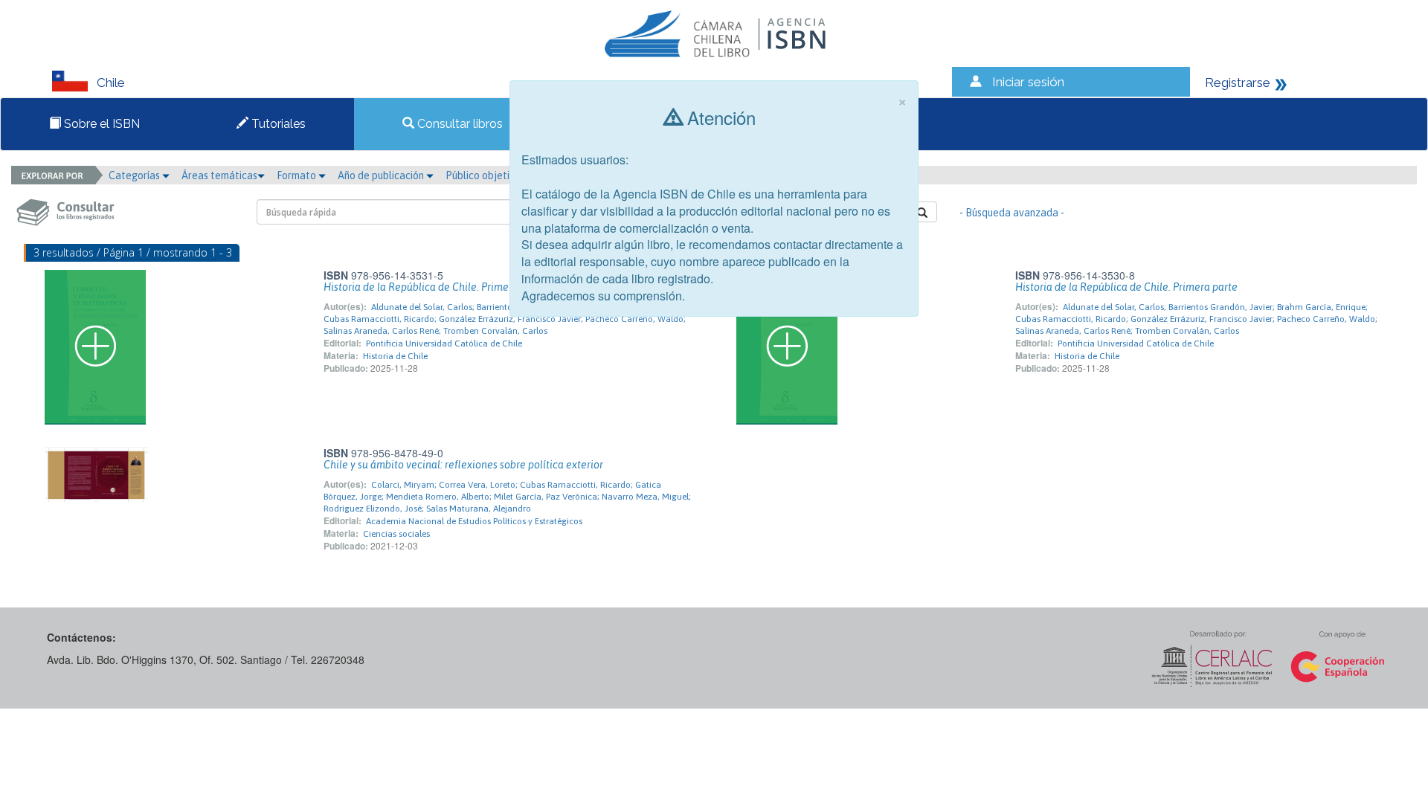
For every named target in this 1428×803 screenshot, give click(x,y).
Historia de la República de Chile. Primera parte (435, 287)
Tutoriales (277, 124)
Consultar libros (458, 124)
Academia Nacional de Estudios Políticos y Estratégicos (474, 521)
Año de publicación (382, 175)
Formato (297, 175)
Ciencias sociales (396, 534)
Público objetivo (483, 175)
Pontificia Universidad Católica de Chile (444, 343)
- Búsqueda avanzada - (1011, 213)
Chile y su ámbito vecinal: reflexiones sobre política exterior (463, 465)
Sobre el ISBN (100, 124)
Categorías (135, 175)
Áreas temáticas (219, 175)
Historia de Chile (395, 356)
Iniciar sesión (1028, 81)
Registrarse (1237, 82)
